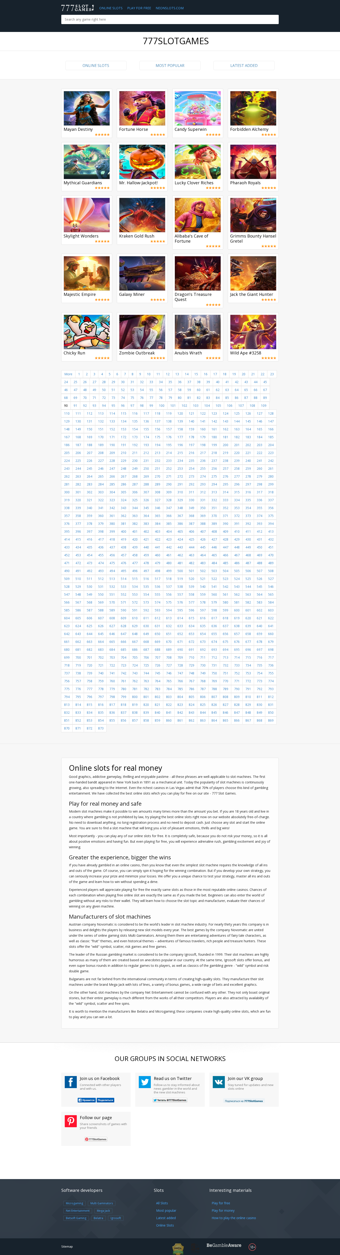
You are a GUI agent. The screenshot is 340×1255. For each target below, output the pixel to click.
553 (135, 594)
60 (199, 390)
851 (67, 720)
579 (214, 602)
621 (259, 618)
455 (101, 555)
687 (146, 649)
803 (169, 697)
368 (191, 515)
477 (135, 563)
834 (89, 712)
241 (259, 460)
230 (135, 460)
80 (180, 397)
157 (169, 429)
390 (225, 523)
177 (180, 437)
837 (123, 712)
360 (101, 515)
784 (169, 689)
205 (67, 453)
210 (123, 453)
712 (214, 657)
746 (169, 673)
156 (157, 429)
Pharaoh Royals (245, 182)
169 (89, 437)
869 (271, 720)
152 (112, 429)
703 (112, 657)
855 (112, 720)
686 (135, 649)
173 (135, 437)
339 (78, 508)
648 (135, 634)
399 (112, 531)
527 (271, 578)
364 (146, 515)
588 (101, 610)
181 (225, 437)
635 (203, 626)
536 (157, 586)
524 (237, 578)
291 (180, 484)
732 (225, 665)
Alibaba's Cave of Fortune (191, 239)
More (68, 374)
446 (214, 547)
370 (214, 515)
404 (169, 531)
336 (259, 500)
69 (75, 397)
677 (248, 641)
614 (180, 618)
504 (225, 571)
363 (135, 515)
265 (101, 476)
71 (94, 397)
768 (203, 681)
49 (94, 390)
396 (78, 531)
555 (157, 594)
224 (67, 460)
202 (248, 445)
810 (248, 697)
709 (180, 657)
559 (203, 594)
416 (89, 539)
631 (157, 626)
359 (89, 515)
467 (237, 555)
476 (123, 563)
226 (89, 460)
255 (203, 468)
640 (259, 626)
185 (271, 437)
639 (248, 626)
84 (217, 397)
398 (101, 531)
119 (169, 413)
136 (146, 421)
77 (151, 397)
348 (180, 508)
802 (157, 697)
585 (67, 610)
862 (191, 720)
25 (75, 382)
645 (101, 634)
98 (142, 405)
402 (146, 531)
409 (225, 531)
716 (259, 657)
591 (135, 610)
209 (112, 453)
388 (203, 523)
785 (180, 689)
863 (203, 720)
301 (78, 492)
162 (225, 429)
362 (123, 515)
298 (259, 484)
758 (89, 681)
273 (191, 476)
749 (203, 673)
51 (113, 390)
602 (259, 610)
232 (157, 460)
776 (78, 689)
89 (265, 397)
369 (203, 515)
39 (208, 382)
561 (225, 594)
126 (248, 413)
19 (234, 374)
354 (248, 508)
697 (259, 649)
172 (123, 437)
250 (146, 468)
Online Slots (111, 8)
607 (101, 618)
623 (67, 626)
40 (217, 382)
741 (112, 673)
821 (157, 704)
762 (135, 681)
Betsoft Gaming (76, 1218)
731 (214, 665)
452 (67, 555)
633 (180, 626)
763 (146, 681)
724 (135, 665)
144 (237, 421)
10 (149, 374)
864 (214, 720)
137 (157, 421)
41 (227, 382)
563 (248, 594)
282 (78, 484)
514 (123, 578)
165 (259, 429)
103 (195, 405)
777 (89, 689)
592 (146, 610)
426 (203, 539)
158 (180, 429)
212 (146, 453)
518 (169, 578)
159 (191, 429)
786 (191, 689)
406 (191, 531)
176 (169, 437)
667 (135, 641)
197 (191, 445)
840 (157, 712)
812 (271, 697)
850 (271, 712)
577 (191, 602)
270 (157, 476)
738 (78, 673)
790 (237, 689)
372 (237, 515)
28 (104, 382)
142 (214, 421)
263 (78, 476)
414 (67, 539)
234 (180, 460)
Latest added (166, 1218)
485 (225, 563)
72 (104, 397)
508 (271, 571)
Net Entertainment (78, 1211)
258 (237, 468)
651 (169, 634)
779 (112, 689)
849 (259, 712)
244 (78, 468)
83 (208, 397)
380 (112, 523)
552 (123, 594)
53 (132, 390)
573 (146, 602)
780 (123, 689)
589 (112, 610)
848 (248, 712)
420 (135, 539)
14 (187, 374)
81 (189, 397)
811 (259, 697)
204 (271, 445)
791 (248, 689)
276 (225, 476)
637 (225, 626)
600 (237, 610)
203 (259, 445)
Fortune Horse (133, 129)
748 (191, 673)
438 (123, 547)
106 (229, 405)
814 (78, 704)
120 (180, 413)
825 (203, 704)
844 (203, 712)
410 (237, 531)
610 (135, 618)
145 (248, 421)
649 (146, 634)
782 (146, 689)
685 (123, 649)
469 (259, 555)
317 (259, 492)
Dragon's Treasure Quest (193, 297)
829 (248, 704)
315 (237, 492)
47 (75, 390)
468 (248, 555)
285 (112, 484)
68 (66, 397)
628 (123, 626)
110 (67, 413)
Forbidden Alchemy (249, 129)
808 (225, 697)
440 (146, 547)
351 (214, 508)
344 (135, 508)
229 (123, 460)
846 (225, 712)
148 (67, 429)
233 (169, 460)
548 (78, 594)
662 (78, 641)
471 (67, 563)
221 (248, 453)
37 (189, 382)
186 (67, 445)
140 (191, 421)
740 (101, 673)
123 (214, 413)
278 (248, 476)
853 (89, 720)
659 (259, 634)
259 (248, 468)
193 (146, 445)
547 (67, 594)
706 (146, 657)
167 (67, 437)
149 (78, 429)
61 (208, 390)
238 (225, 460)
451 (271, 547)
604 (67, 618)
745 (157, 673)
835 (101, 712)
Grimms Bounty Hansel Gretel (253, 239)
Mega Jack (103, 1211)
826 (214, 704)
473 (89, 563)
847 (237, 712)
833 (78, 712)
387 (191, 523)
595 (180, 610)
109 (263, 405)
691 (191, 649)
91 (75, 405)
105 (218, 405)
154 (135, 429)
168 (78, 437)
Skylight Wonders (81, 236)
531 (101, 586)
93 (94, 405)
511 (89, 578)
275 (214, 476)
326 (146, 500)
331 (203, 500)
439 (135, 547)
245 (89, 468)
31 (132, 382)
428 (225, 539)
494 (112, 571)
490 (67, 571)
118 (157, 413)
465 (214, 555)
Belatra (98, 1218)
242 (271, 460)
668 (146, 641)
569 (101, 602)
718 (67, 665)
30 (123, 382)
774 (271, 681)
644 (89, 634)
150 (89, 429)
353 (237, 508)
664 (101, 641)
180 (214, 437)
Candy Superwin (191, 129)
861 (180, 720)
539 (191, 586)
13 (177, 374)
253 (180, 468)
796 (89, 697)
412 (259, 531)
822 (169, 704)
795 (78, 697)
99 (151, 405)
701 (89, 657)
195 (169, 445)
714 (237, 657)
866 (237, 720)
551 (112, 594)
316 (248, 492)
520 (191, 578)
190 (112, 445)
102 (184, 405)
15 (196, 374)
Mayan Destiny (78, 129)
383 (146, 523)
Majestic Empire (80, 294)
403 (157, 531)
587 (89, 610)
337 (271, 500)
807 (214, 697)
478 (146, 563)
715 (248, 657)
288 (146, 484)
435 (89, 547)
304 (112, 492)
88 (255, 397)
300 (67, 492)
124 (225, 413)
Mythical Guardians (83, 182)
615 (191, 618)
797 (101, 697)
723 (123, 665)
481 (180, 563)
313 (214, 492)
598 (214, 610)
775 (67, 689)
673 (203, 641)
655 (214, 634)
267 (123, 476)
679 (271, 641)
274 (203, 476)
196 (180, 445)
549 (89, 594)
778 (101, 689)
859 (157, 720)
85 (227, 397)
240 (248, 460)
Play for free (221, 1203)
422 (157, 539)
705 (135, 657)
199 (214, 445)
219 (225, 453)
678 (259, 641)
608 (112, 618)
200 (225, 445)
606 (89, 618)
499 (169, 571)
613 (169, 618)
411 (248, 531)
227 (101, 460)
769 (214, 681)
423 (169, 539)
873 (101, 728)
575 (169, 602)
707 (157, 657)
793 (271, 689)
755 (271, 673)
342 (112, 508)
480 (169, 563)
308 (157, 492)
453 (78, 555)
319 (67, 500)
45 (265, 382)
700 (78, 657)
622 (271, 618)
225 (78, 460)
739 (89, 673)
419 (123, 539)
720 (89, 665)
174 (146, 437)
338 (67, 508)
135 (135, 421)
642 (67, 634)
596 (191, 610)
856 (123, 720)
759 (101, 681)
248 (123, 468)
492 (89, 571)
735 (259, 665)
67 (265, 390)
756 (67, 681)
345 (146, 508)
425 (191, 539)
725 (146, 665)
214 (169, 453)
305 (123, 492)
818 (123, 704)
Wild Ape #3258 (245, 353)
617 (214, 618)
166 (271, 429)
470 (271, 555)
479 (157, 563)
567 (78, 602)
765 (169, 681)
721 (101, 665)
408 (214, 531)
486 (237, 563)
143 (225, 421)
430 (248, 539)
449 (248, 547)
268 (135, 476)
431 (259, 539)
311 (191, 492)
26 (85, 382)
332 (214, 500)
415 (78, 539)
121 (191, 413)
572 (135, 602)
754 (259, 673)
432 (271, 539)
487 (248, 563)
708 (169, 657)
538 (180, 586)
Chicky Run (74, 353)
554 (146, 594)
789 (225, 689)
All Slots (162, 1203)
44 (255, 382)
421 (146, 539)
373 (248, 515)
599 (225, 610)
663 (89, 641)
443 (180, 547)
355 (259, 508)
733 (237, 665)
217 (203, 453)
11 (158, 374)
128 (271, 413)
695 (237, 649)
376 (67, 523)
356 (271, 508)
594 (169, 610)
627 (112, 626)
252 (169, 468)
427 (214, 539)
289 (157, 484)
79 (170, 397)
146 (259, 421)
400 (123, 531)
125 (237, 413)
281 (67, 484)
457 (123, 555)
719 (78, 665)
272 (180, 476)
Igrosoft (116, 1218)
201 (237, 445)
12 (168, 374)
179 (203, 437)
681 (78, 649)
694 (225, 649)
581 (237, 602)
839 (146, 712)
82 (199, 397)
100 (161, 405)
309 (169, 492)
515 (135, 578)
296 (237, 484)
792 (259, 689)
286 (123, 484)
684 (112, 649)
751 (225, 673)
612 (157, 618)
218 (214, 453)
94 (104, 405)
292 (191, 484)
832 (67, 712)
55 (151, 390)
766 (180, 681)
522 (214, 578)
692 (203, 649)
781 (135, 689)
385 (169, 523)
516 (146, 578)
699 (67, 657)
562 (237, 594)
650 (157, 634)
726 (157, 665)
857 (135, 720)
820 (146, 704)
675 (225, 641)
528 (67, 586)
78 (161, 397)
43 (246, 382)
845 (214, 712)
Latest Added (244, 65)
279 (259, 476)
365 (157, 515)
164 (248, 429)
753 (248, 673)
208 (101, 453)
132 (101, 421)
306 (135, 492)
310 (180, 492)
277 (237, 476)
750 (214, 673)
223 (271, 453)
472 (78, 563)
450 (259, 547)
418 (112, 539)
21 (253, 374)
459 (146, 555)
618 (225, 618)
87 (246, 397)
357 (67, 515)
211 (135, 453)
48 (85, 390)
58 (180, 390)
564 (259, 594)
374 (259, 515)
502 (203, 571)
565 (271, 594)
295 (225, 484)
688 (157, 649)
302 (89, 492)
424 (180, 539)
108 (252, 405)
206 (78, 453)
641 (271, 626)
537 (169, 586)
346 (157, 508)
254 (191, 468)
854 (101, 720)
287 (135, 484)
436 (101, 547)
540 (203, 586)
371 (225, 515)
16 (205, 374)
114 (112, 413)
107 (241, 405)
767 (191, 681)
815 (89, 704)
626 (101, 626)
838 (135, 712)
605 (78, 618)
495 (123, 571)
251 (157, 468)
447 (225, 547)
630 (146, 626)
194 (157, 445)
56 (161, 390)
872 (89, 728)
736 (271, 665)
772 (248, 681)
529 (78, 586)
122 (203, 413)
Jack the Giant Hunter (251, 294)
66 (255, 390)
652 (180, 634)
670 (169, 641)
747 (180, 673)
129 (67, 421)
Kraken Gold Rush (136, 236)
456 (112, 555)
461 (169, 555)
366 (169, 515)
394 (271, 523)
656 (225, 634)
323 (112, 500)
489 (271, 563)
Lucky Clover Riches (194, 182)
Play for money (223, 1210)
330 (191, 500)
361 (112, 515)
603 (271, 610)
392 (248, 523)
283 (89, 484)
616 (203, 618)
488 (259, 563)
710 (191, 657)
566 (67, 602)
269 (146, 476)
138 (169, 421)
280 (271, 476)
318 (271, 492)
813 (67, 704)
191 (123, 445)
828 (237, 704)
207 (89, 453)
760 (112, 681)
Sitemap (67, 1246)
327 (157, 500)
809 (237, 697)
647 (123, 634)
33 (151, 382)
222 (259, 453)
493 (101, 571)
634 (191, 626)
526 (259, 578)
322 (101, 500)
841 (169, 712)
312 (203, 492)
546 (271, 586)
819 (135, 704)
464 (203, 555)
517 (157, 578)
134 (123, 421)
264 (89, 476)
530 (89, 586)
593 (157, 610)
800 (135, 697)
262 (67, 476)
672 (191, 641)
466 (225, 555)
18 (224, 374)
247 (112, 468)
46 (66, 390)
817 (112, 704)
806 (203, 697)
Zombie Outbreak (137, 353)
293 (203, 484)
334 (237, 500)
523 (225, 578)
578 (203, 602)
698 (271, 649)
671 (180, 641)
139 (180, 421)
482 (191, 563)
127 (259, 413)
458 (135, 555)
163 (237, 429)
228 (112, 460)
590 (123, 610)
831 (271, 704)
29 (113, 382)
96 (123, 405)
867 (248, 720)
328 (169, 500)
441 (157, 547)
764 (157, 681)
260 (259, 468)
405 (180, 531)
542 (225, 586)
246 (101, 468)
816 (101, 704)
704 (123, 657)
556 (169, 594)
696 (248, 649)
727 (169, 665)
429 (237, 539)
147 (271, 421)
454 (89, 555)
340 (89, 508)
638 (237, 626)
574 (157, 602)
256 (214, 468)
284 (101, 484)
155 (146, 429)
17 (215, 374)
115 (123, 413)
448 (237, 547)
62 (217, 390)
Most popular (166, 1210)
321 (89, 500)
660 (271, 634)
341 (101, 508)
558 (191, 594)
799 (123, 697)
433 (67, 547)
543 (237, 586)
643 (78, 634)
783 (157, 689)
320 (78, 500)
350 (203, 508)
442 (169, 547)
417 (101, 539)
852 (78, 720)
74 (123, 397)
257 (225, 468)
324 (123, 500)
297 (248, 484)
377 (78, 523)
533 (123, 586)
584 (271, 602)
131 (89, 421)
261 (271, 468)
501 (191, 571)
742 (123, 673)
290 (169, 484)
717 (271, 657)
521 (203, 578)
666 (123, 641)
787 (203, 689)
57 (170, 390)
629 (135, 626)
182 (237, 437)
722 (112, 665)
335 (248, 500)
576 (180, 602)
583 (259, 602)
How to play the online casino (234, 1218)
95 (113, 405)
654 (203, 634)
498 (157, 571)
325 (135, 500)
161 (214, 429)
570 (112, 602)
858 (146, 720)
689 (169, 649)
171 (112, 437)
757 (78, 681)
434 (78, 547)
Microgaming (74, 1203)
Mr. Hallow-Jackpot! (138, 182)
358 (78, 515)
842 (180, 712)
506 (248, 571)
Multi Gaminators (101, 1203)
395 (67, 531)
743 (135, 673)
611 (146, 618)
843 (191, 712)
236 (203, 460)
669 (157, 641)
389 (214, 523)
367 (180, 515)
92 (85, 405)
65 (246, 390)
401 (135, 531)
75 (132, 397)
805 (191, 697)
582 (248, 602)
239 (237, 460)
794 (67, 697)
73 (113, 397)
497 (146, 571)
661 (67, 641)
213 (157, 453)
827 (225, 704)
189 (101, 445)
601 (248, 610)
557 (180, 594)
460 (157, 555)
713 (225, 657)
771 (237, 681)
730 (203, 665)
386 (180, 523)
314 (225, 492)
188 (89, 445)
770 (225, 681)
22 (262, 374)
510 (78, 578)
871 (78, 728)
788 (214, 689)
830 (259, 704)
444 (191, 547)
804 (180, 697)
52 (123, 390)
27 (94, 382)
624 (78, 626)
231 (146, 460)
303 (101, 492)
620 (248, 618)
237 (214, 460)
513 (112, 578)
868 (259, 720)
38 (199, 382)
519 (180, 578)
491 (78, 571)
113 (101, 413)
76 (142, 397)
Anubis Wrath (188, 353)
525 (248, 578)
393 (259, 523)
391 (237, 523)
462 (180, 555)
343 (123, 508)
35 (170, 382)
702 (101, 657)
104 (207, 405)
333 (225, 500)
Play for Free (139, 8)
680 (67, 649)
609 (123, 618)
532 (112, 586)
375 (271, 515)
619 (237, 618)
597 (203, 610)
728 (180, 665)
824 (191, 704)
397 (89, 531)
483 (203, 563)
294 (214, 484)
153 (123, 429)
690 (180, 649)
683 (101, 649)
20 (243, 374)
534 (135, 586)
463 (191, 555)
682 (89, 649)
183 (248, 437)
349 (191, 508)
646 (112, 634)
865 (225, 720)
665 (112, 641)
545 (259, 586)
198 (203, 445)
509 (67, 578)
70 (85, 397)
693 (214, 649)
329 (180, 500)
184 (259, 437)
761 (123, 681)
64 (236, 390)
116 (135, 413)
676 (237, 641)
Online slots (96, 65)
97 (132, 405)
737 (67, 673)
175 (157, 437)
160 (203, 429)
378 (89, 523)
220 (237, 453)
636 (214, 626)
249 (135, 468)
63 (227, 390)
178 (191, 437)
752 (237, 673)
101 (173, 405)
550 (101, 594)
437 (112, 547)
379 (101, 523)
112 (89, 413)
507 (259, 571)
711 (203, 657)
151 (101, 429)
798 (112, 697)
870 (67, 728)
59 (189, 390)
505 (237, 571)
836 (112, 712)
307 (146, 492)
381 (123, 523)
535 (146, 586)
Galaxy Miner (132, 294)
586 (78, 610)
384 (157, 523)
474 (101, 563)
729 (191, 665)
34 (161, 382)
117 (146, 413)
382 (135, 523)
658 (248, 634)
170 (101, 437)
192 (135, 445)
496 (135, 571)
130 (78, 421)
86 (236, 397)
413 (271, 531)
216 (191, 453)
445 (203, 547)
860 (169, 720)
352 (225, 508)
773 (259, 681)
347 (169, 508)
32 (142, 382)
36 (180, 382)
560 (214, 594)
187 (78, 445)
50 (104, 390)
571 (123, 602)
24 (66, 382)
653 (191, 634)
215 (180, 453)
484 (214, 563)
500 (180, 571)
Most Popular (170, 65)
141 (203, 421)
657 (237, 634)
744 (146, 673)
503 (214, 571)
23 (272, 374)
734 (248, 665)
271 (169, 476)
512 (101, 578)
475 (112, 563)
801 (146, 697)
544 (248, 586)
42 (236, 382)
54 (142, 390)
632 (169, 626)
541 (214, 586)
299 (271, 484)
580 (225, 602)
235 (191, 460)
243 (67, 468)
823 (180, 704)
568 (89, 602)
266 (112, 476)
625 (89, 626)
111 (78, 413)
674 (214, 641)
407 (203, 531)
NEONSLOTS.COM (170, 8)
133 (112, 421)
